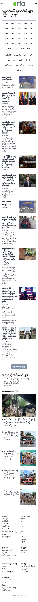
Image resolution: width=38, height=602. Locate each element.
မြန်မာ (22, 524)
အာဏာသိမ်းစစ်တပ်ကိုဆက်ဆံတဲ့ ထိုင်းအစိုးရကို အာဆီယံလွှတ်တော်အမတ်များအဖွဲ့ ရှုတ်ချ (9, 295)
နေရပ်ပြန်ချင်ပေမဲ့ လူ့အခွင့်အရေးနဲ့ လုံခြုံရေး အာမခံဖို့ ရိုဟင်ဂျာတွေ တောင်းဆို (8, 128)
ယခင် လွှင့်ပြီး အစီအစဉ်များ (12, 383)
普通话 (23, 519)
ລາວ (22, 529)
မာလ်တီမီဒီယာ (6, 524)
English (23, 542)
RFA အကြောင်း (6, 537)
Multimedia (24, 550)
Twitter (4, 569)
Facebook (4, 566)
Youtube (23, 553)
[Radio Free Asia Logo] (19, 3)
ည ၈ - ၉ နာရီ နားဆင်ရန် (11, 381)
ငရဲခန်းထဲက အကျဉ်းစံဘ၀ (7, 203)
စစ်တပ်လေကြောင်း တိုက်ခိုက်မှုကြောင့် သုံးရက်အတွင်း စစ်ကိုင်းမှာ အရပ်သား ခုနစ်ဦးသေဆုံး (9, 333)
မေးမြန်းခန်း (5, 521)
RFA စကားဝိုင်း (6, 529)
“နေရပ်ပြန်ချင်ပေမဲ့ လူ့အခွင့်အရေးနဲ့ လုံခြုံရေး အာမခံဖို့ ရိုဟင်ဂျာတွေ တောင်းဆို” (9, 162)
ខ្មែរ (23, 531)
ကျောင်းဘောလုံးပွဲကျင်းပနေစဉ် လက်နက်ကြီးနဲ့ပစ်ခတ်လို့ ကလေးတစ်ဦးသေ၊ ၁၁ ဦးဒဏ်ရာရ (9, 255)
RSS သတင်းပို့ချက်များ (8, 571)
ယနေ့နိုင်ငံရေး (6, 526)
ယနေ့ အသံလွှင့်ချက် (7, 550)
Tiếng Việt (23, 539)
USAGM (4, 582)
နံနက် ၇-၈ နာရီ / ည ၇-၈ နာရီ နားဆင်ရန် (16, 379)
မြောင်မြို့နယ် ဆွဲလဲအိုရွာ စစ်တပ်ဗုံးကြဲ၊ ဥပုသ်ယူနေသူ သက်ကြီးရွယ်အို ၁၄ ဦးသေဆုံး (9, 223)
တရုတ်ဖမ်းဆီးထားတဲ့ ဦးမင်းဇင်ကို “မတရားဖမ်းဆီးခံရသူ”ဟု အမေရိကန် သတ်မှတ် (9, 181)
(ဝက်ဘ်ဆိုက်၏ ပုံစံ (7, 590)
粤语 (22, 521)
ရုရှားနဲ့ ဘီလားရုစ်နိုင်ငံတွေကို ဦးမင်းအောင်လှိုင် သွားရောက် (8, 97)
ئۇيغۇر (23, 537)
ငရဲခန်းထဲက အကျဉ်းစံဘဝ (7, 78)
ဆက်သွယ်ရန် (24, 571)
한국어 (23, 526)
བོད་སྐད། (23, 534)
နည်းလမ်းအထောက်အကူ (9, 588)
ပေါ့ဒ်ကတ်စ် (7, 385)
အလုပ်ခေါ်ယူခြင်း (7, 580)
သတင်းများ (5, 519)
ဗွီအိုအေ (4, 585)
